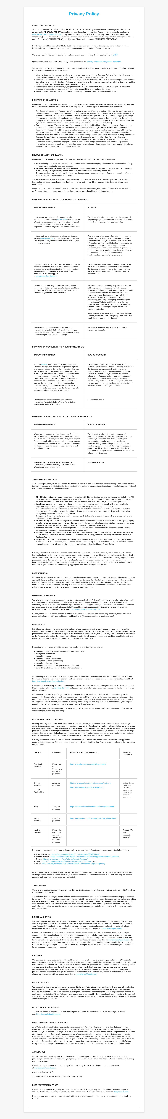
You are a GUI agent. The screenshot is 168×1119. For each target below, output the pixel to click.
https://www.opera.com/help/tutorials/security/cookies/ (65, 859)
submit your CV (46, 238)
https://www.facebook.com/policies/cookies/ (88, 764)
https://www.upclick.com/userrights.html (48, 681)
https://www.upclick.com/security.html (84, 609)
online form (62, 219)
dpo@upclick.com (61, 688)
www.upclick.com (39, 34)
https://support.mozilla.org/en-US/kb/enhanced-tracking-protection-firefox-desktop (85, 857)
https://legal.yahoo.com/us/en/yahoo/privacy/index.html (93, 818)
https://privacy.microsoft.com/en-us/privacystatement (92, 807)
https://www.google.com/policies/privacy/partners (90, 783)
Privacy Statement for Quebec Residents (104, 61)
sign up (44, 364)
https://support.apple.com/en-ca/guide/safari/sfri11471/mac (67, 861)
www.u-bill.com (55, 34)
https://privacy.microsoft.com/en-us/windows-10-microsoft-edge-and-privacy (73, 864)
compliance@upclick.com (46, 276)
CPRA (115, 55)
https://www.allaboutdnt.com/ (48, 1014)
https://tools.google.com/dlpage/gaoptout (87, 787)
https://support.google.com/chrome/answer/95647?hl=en (75, 854)
